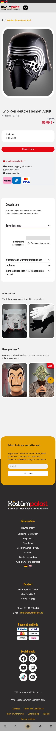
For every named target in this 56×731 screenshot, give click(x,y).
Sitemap (28, 552)
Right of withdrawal (15, 714)
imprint (46, 714)
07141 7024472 (31, 608)
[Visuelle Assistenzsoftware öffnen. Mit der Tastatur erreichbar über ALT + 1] (23, 7)
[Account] (40, 726)
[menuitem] (2, 1)
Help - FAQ (28, 538)
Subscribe (28, 473)
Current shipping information (19, 166)
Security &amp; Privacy (28, 548)
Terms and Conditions (34, 709)
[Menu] (5, 726)
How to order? (28, 528)
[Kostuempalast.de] (11, 7)
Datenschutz (33, 714)
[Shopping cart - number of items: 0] (51, 726)
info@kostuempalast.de (31, 612)
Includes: (10, 134)
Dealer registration (28, 557)
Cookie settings (28, 719)
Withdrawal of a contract (28, 562)
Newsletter (28, 543)
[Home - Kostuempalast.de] (28, 505)
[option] (28, 62)
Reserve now (28, 149)
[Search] (15, 726)
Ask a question (13, 173)
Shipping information (28, 534)
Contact (16, 709)
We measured (12, 170)
